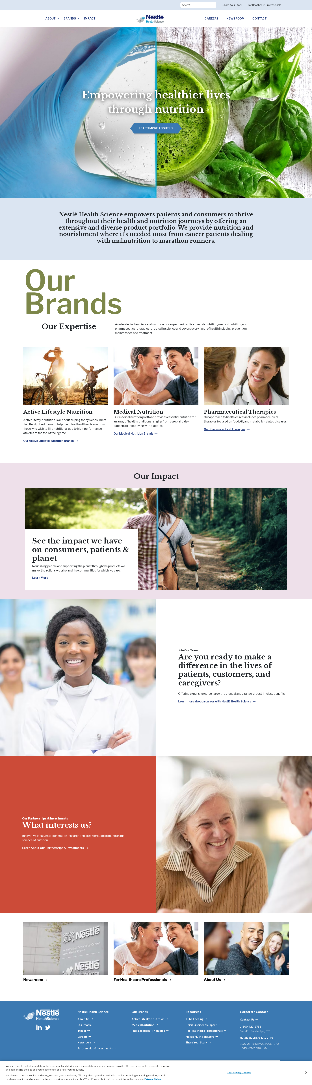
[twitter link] (48, 1027)
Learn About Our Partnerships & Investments (53, 848)
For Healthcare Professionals (264, 5)
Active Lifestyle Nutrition (58, 412)
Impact (81, 1030)
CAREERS (211, 18)
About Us (83, 1019)
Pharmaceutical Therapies (240, 412)
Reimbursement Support (201, 1024)
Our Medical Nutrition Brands (133, 433)
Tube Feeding (194, 1019)
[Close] (306, 1073)
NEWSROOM (235, 18)
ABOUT (50, 18)
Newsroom (84, 1042)
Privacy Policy (152, 1078)
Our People (84, 1024)
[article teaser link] (65, 377)
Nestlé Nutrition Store (200, 1036)
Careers (82, 1036)
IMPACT (90, 18)
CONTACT (259, 18)
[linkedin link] (39, 1027)
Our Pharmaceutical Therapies (224, 429)
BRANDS (70, 18)
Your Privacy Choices (239, 1072)
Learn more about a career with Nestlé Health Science (214, 701)
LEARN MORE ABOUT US (156, 128)
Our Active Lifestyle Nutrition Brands (48, 441)
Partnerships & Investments (95, 1048)
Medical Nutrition (138, 412)
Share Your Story (232, 5)
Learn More (40, 577)
